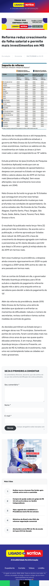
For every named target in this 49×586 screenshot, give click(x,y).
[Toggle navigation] (4, 6)
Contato (21, 568)
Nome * (8, 405)
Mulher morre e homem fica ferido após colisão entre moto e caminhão (28, 491)
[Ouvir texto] (44, 583)
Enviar (10, 428)
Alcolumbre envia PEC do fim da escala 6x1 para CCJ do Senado (28, 530)
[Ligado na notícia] (24, 5)
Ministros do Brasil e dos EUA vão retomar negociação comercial (26, 520)
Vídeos (31, 568)
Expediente (10, 568)
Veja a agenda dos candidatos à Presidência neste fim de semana (26, 511)
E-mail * (8, 416)
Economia (18, 56)
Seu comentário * (12, 385)
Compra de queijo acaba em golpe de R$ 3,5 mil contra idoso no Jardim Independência (28, 501)
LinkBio (41, 568)
